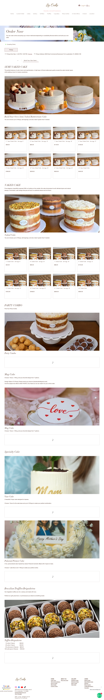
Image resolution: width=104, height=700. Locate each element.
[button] (11, 50)
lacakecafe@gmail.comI (40, 383)
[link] (88, 6)
